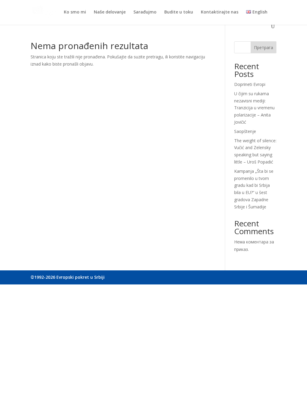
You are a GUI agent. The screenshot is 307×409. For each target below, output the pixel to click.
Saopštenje (245, 131)
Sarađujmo (144, 12)
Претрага (263, 47)
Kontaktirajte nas (219, 12)
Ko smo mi (75, 12)
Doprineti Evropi (249, 84)
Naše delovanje (110, 12)
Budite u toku (178, 12)
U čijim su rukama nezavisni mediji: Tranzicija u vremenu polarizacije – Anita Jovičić (254, 108)
